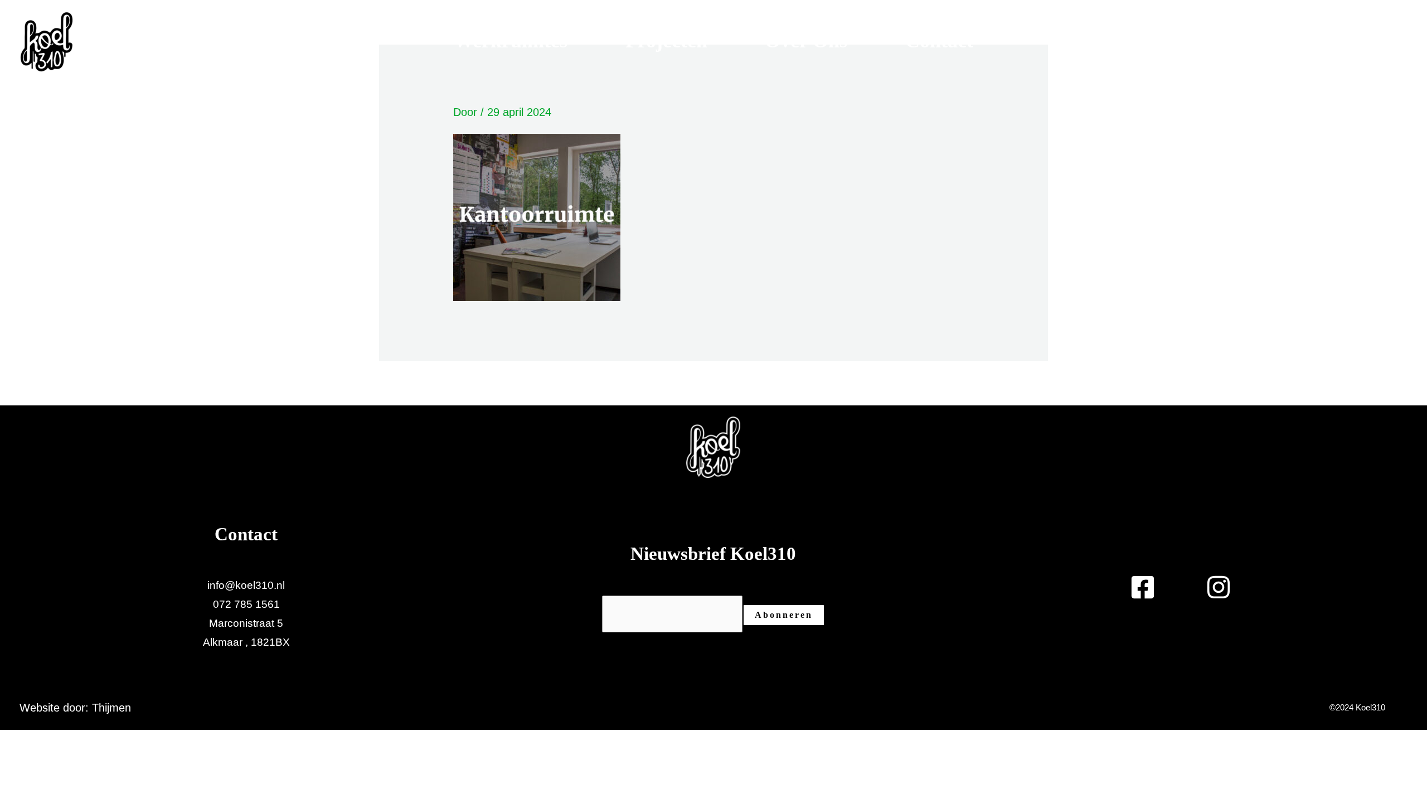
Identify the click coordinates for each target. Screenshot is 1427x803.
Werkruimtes (510, 41)
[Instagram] (1396, 42)
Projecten (666, 41)
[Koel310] (47, 41)
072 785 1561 (246, 604)
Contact (939, 41)
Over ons (806, 41)
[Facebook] (1364, 42)
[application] (576, 41)
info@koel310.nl (246, 585)
